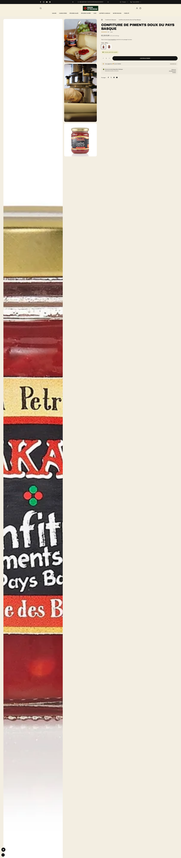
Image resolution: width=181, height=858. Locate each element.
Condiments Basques (110, 19)
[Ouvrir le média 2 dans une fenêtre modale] (80, 41)
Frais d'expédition (112, 39)
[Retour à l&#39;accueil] (102, 19)
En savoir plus (173, 63)
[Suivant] (108, 2)
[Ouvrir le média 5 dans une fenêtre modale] (80, 139)
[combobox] (124, 2)
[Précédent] (73, 2)
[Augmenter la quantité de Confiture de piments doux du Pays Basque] (109, 58)
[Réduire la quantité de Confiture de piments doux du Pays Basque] (103, 58)
